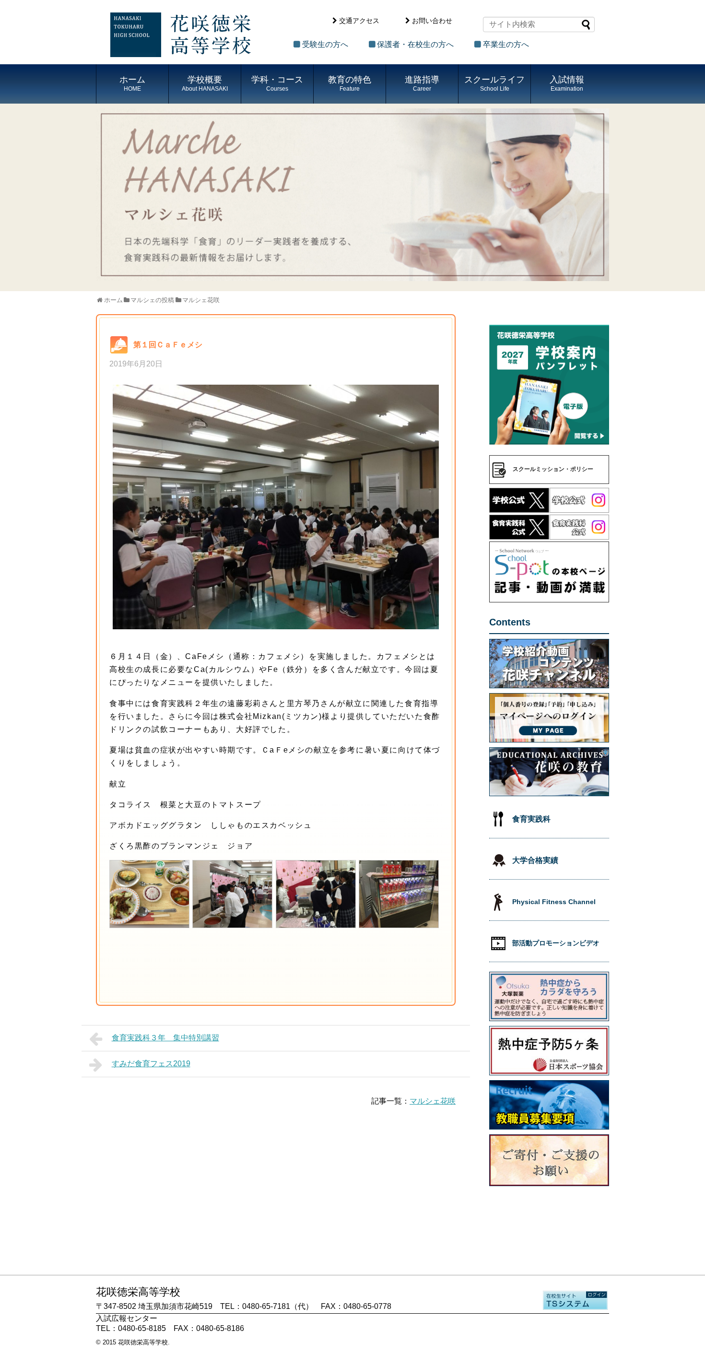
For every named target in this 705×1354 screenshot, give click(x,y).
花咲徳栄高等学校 (143, 1342)
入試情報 (567, 83)
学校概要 (205, 83)
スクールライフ (494, 83)
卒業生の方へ (506, 44)
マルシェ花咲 (433, 1101)
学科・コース (277, 83)
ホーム (132, 83)
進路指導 (422, 83)
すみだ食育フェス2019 (151, 1064)
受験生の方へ (325, 44)
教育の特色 (349, 83)
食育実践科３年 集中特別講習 (165, 1038)
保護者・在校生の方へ (415, 44)
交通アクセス (359, 20)
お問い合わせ (432, 20)
